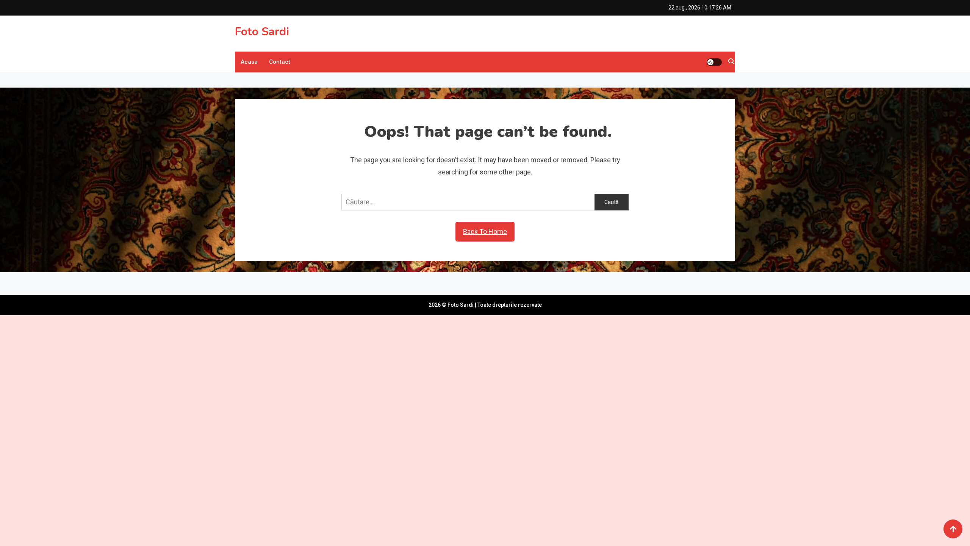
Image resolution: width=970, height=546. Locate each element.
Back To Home (485, 231)
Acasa (249, 61)
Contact (279, 61)
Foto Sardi (262, 31)
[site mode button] (714, 62)
